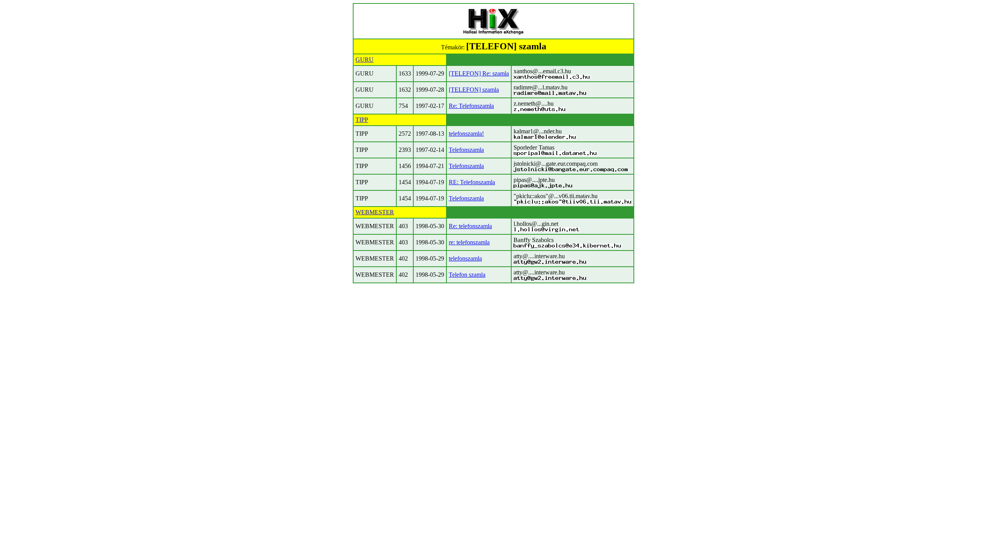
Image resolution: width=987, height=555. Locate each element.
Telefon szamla (467, 274)
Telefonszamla (466, 149)
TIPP (361, 119)
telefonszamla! (466, 133)
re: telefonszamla (469, 242)
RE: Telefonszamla (472, 182)
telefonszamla (465, 258)
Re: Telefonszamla (471, 106)
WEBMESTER (374, 212)
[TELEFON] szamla (474, 89)
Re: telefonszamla (470, 226)
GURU (364, 59)
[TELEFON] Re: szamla (479, 73)
